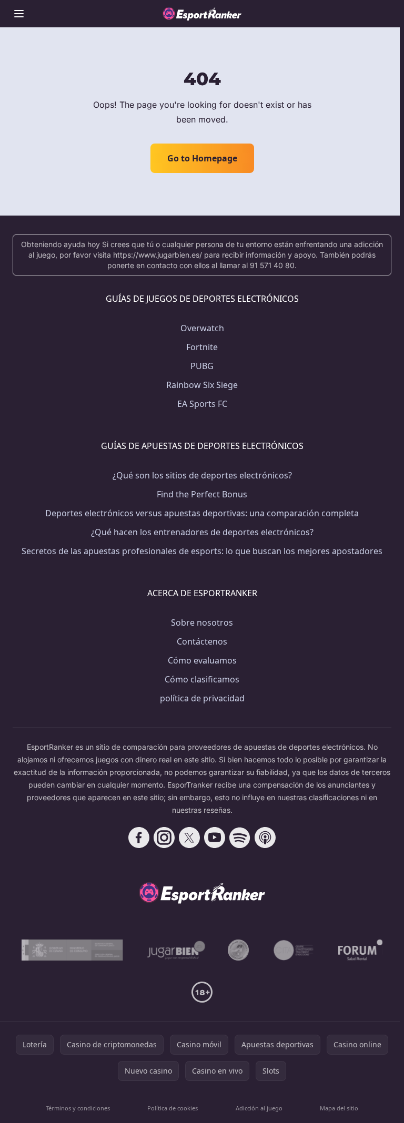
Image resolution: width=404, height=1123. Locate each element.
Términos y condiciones (78, 1108)
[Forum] (360, 950)
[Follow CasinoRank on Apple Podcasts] (265, 837)
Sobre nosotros (202, 622)
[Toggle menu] (18, 13)
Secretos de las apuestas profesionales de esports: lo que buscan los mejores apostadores (202, 551)
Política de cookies (172, 1108)
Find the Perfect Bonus (202, 494)
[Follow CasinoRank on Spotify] (239, 837)
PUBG (202, 366)
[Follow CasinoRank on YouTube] (214, 837)
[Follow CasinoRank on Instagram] (164, 837)
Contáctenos (202, 641)
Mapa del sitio (339, 1108)
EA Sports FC (202, 404)
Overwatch (202, 328)
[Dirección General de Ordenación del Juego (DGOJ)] (72, 950)
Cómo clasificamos (202, 679)
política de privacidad (202, 698)
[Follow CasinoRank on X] (189, 837)
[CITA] (293, 950)
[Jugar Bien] (175, 950)
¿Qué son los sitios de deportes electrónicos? (202, 475)
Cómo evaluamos (202, 660)
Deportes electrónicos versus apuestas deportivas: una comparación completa (202, 513)
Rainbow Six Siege (202, 385)
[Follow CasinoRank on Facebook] (138, 837)
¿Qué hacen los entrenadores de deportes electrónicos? (202, 532)
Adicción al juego (259, 1108)
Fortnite (202, 347)
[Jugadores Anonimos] (238, 950)
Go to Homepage (202, 158)
